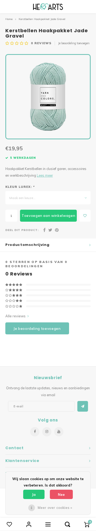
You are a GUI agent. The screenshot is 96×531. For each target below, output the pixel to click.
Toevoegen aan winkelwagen (48, 215)
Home (9, 19)
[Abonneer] (82, 406)
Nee (61, 494)
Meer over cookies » (55, 507)
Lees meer (45, 175)
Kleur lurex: (19, 187)
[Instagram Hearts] (46, 431)
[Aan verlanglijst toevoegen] (85, 216)
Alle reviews (15, 316)
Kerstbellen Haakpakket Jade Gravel (42, 19)
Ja (34, 494)
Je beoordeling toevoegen (74, 43)
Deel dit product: (22, 230)
